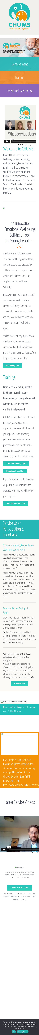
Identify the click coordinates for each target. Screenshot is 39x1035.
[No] (36, 1027)
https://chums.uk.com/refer (24, 677)
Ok (14, 1032)
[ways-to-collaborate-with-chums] (13, 702)
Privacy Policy (22, 1032)
